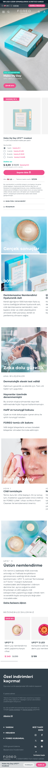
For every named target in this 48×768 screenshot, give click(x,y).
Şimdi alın (9, 86)
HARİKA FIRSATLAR (37, 6)
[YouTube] (42, 741)
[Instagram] (36, 735)
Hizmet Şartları (28, 709)
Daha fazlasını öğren (14, 603)
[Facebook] (42, 735)
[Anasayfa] (23, 12)
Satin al (41, 765)
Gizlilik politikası (14, 709)
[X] (36, 741)
